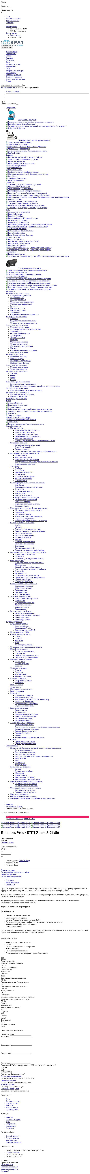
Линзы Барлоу (16, 331)
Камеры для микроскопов (20, 296)
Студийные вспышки (18, 443)
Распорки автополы (23, 537)
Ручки (12, 378)
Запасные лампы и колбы (20, 596)
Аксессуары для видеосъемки (22, 723)
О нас (8, 16)
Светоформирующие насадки (27, 655)
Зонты (15, 422)
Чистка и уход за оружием (25, 792)
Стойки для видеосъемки (20, 634)
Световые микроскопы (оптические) (51, 126)
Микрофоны (15, 693)
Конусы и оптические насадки (27, 498)
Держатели (19, 546)
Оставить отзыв (7, 843)
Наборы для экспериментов (41, 409)
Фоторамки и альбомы (24, 582)
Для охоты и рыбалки (33, 157)
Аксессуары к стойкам (24, 645)
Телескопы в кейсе (30, 203)
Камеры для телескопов (19, 327)
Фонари (17, 407)
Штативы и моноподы (19, 708)
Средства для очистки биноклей (23, 321)
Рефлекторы (20, 493)
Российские (22, 178)
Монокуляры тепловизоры (39, 283)
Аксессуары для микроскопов (17, 293)
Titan (17, 643)
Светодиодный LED (23, 628)
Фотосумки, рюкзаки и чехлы (27, 575)
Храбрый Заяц (20, 765)
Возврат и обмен (12, 21)
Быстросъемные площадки (25, 716)
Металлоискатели (29, 420)
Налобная (19, 216)
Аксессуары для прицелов (16, 365)
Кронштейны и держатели (25, 731)
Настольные (22, 220)
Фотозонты (19, 489)
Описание (10, 880)
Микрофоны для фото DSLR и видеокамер (32, 699)
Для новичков (24, 187)
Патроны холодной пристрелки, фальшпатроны (34, 756)
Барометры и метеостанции (41, 411)
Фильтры (14, 340)
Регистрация (15, 35)
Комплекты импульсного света (27, 445)
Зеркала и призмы (17, 338)
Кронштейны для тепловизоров (23, 384)
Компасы (18, 403)
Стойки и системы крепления (22, 523)
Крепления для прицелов (20, 767)
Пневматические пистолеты (26, 786)
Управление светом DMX (25, 630)
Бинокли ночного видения (40, 279)
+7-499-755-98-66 (12, 91)
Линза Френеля (26, 235)
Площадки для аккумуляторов (27, 729)
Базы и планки (21, 775)
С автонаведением (30, 201)
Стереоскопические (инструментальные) (34, 140)
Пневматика (20, 763)
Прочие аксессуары (23, 580)
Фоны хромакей (16, 685)
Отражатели (20, 653)
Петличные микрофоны (24, 702)
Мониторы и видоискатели (21, 689)
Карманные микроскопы (37, 151)
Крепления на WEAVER (25, 777)
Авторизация (15, 37)
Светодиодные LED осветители (28, 437)
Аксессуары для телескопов (17, 325)
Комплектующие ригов (24, 725)
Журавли (18, 527)
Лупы (8, 62)
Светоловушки (21, 590)
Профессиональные (31, 172)
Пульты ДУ (19, 571)
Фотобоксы (19, 556)
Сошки (13, 380)
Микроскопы (11, 54)
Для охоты (20, 254)
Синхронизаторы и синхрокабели (23, 584)
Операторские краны (23, 681)
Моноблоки (19, 773)
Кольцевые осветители (24, 439)
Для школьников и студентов (42, 122)
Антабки (13, 373)
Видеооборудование (14, 77)
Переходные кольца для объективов (29, 563)
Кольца (18, 769)
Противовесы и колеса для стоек (28, 529)
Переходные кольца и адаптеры (27, 504)
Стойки (18, 525)
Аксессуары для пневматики (17, 392)
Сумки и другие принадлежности (23, 323)
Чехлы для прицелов (18, 369)
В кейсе (17, 153)
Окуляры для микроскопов (21, 304)
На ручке (18, 214)
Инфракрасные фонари (19, 363)
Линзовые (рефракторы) (37, 193)
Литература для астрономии (21, 346)
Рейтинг (4, 1067)
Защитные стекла (22, 607)
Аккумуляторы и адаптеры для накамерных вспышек (36, 462)
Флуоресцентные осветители (26, 434)
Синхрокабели (21, 592)
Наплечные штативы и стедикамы (28, 516)
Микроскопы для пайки (36, 147)
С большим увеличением (38, 174)
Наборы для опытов (18, 300)
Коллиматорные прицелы (25, 752)
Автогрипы (19, 683)
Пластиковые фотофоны (24, 476)
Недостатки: (6, 1053)
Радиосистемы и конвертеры (26, 704)
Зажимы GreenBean (22, 733)
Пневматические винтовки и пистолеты (26, 782)
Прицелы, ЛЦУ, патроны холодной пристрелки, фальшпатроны (35, 748)
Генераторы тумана (22, 620)
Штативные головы (23, 514)
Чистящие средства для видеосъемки (29, 737)
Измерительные (27, 231)
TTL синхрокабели (22, 594)
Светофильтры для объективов (27, 567)
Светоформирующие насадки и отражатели (27, 483)
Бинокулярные (25, 142)
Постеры (13, 348)
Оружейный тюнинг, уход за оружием (25, 788)
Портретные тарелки (23, 495)
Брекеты (18, 666)
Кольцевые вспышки (23, 458)
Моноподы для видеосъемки (26, 714)
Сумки (13, 739)
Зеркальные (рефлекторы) (39, 195)
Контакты (9, 23)
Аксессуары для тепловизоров (18, 382)
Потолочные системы (23, 533)
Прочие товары (12, 746)
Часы (14, 413)
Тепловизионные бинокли (39, 281)
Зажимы (18, 540)
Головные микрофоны (24, 695)
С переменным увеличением (29, 268)
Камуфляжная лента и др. (25, 790)
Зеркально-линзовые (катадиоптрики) (53, 197)
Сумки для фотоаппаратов (25, 744)
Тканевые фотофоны (23, 479)
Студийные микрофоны (24, 706)
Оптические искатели (19, 342)
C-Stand (18, 636)
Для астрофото (16, 336)
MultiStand (19, 641)
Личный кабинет (12, 1136)
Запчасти (14, 306)
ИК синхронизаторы (23, 588)
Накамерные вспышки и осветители (24, 453)
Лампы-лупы (23, 222)
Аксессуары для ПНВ (14, 354)
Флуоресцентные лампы (24, 603)
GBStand (18, 638)
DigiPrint (18, 468)
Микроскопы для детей (27, 120)
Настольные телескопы (35, 206)
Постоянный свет (17, 428)
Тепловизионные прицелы (40, 289)
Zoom (14, 176)
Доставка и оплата (13, 19)
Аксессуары (10, 291)
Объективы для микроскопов (22, 302)
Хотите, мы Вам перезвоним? (27, 87)
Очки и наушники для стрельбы (23, 796)
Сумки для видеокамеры (25, 742)
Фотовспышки (21, 455)
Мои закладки (11, 1140)
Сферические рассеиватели (26, 500)
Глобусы (18, 415)
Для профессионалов (33, 191)
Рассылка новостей (13, 1142)
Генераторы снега (22, 617)
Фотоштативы (20, 712)
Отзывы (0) (10, 885)
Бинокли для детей (30, 159)
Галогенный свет (22, 626)
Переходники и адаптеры (25, 464)
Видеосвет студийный (19, 624)
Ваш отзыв (5, 1063)
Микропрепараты (17, 298)
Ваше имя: (5, 1036)
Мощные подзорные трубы (40, 248)
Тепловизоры (11, 73)
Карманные (21, 229)
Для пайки (20, 233)
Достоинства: (6, 1045)
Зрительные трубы (13, 64)
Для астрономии (27, 163)
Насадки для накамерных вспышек (29, 487)
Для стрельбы (24, 243)
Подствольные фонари (19, 794)
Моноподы (19, 512)
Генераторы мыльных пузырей (27, 615)
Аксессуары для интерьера (16, 399)
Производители (12, 1110)
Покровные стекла (17, 308)
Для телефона (24, 149)
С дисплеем (22, 145)
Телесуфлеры (15, 687)
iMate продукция (17, 691)
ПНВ (8, 68)
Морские (18, 168)
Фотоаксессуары (17, 561)
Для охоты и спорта (31, 241)
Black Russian (20, 758)
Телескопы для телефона (37, 208)
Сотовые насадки (22, 506)
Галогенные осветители (24, 432)
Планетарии (22, 405)
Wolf (17, 761)
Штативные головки (23, 721)
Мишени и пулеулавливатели (22, 394)
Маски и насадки (17, 359)
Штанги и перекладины (24, 535)
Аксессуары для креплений (17, 371)
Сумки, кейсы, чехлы (18, 344)
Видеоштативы (21, 710)
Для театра (21, 161)
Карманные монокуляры (37, 270)
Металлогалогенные (23, 605)
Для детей (20, 239)
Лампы (18, 735)
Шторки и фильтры (22, 502)
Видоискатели (20, 573)
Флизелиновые (21, 481)
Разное (8, 81)
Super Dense (19, 470)
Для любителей (26, 189)
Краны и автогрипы (18, 678)
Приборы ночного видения (16, 277)
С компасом (22, 272)
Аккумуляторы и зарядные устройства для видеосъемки (37, 727)
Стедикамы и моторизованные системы (26, 647)
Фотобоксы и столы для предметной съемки (28, 552)
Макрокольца (20, 565)
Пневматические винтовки (26, 784)
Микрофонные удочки (24, 697)
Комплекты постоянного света (27, 430)
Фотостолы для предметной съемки (29, 559)
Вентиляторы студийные (25, 613)
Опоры (13, 375)
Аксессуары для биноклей (16, 317)
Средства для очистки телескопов (23, 350)
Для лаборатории (28, 124)
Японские (20, 180)
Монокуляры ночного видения (45, 285)
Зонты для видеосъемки (24, 651)
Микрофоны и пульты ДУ (20, 361)
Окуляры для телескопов (20, 333)
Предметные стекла (18, 310)
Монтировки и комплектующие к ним (25, 329)
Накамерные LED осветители (27, 460)
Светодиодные (21, 609)
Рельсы (18, 670)
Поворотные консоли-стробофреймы (30, 550)
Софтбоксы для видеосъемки (26, 657)
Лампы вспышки (22, 449)
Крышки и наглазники (19, 367)
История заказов (12, 1138)
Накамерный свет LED (19, 632)
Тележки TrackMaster (23, 676)
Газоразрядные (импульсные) (26, 599)
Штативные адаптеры (23, 718)
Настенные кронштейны (25, 542)
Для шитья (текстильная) (38, 227)
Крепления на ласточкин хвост (27, 779)
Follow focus (20, 662)
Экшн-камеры (24, 418)
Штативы (14, 319)
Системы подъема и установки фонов (30, 531)
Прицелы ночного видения (41, 287)
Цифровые (21, 128)
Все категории (11, 52)
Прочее (8, 56)
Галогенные (20, 601)
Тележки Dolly (21, 674)
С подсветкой (24, 212)
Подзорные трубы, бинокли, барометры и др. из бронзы (32, 798)
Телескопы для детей (33, 184)
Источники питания (18, 357)
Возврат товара (12, 1107)
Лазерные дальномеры (15, 71)
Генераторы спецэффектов (21, 611)
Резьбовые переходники (24, 544)
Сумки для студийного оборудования (30, 577)
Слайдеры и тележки (18, 668)
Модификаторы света (19, 649)
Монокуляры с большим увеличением (53, 256)
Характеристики (12, 882)
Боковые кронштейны (24, 771)
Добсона (18, 199)
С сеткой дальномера (33, 274)
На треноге (21, 246)
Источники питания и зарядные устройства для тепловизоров (35, 386)
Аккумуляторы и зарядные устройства (30, 569)
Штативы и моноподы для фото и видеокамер (28, 508)
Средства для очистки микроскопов (24, 314)
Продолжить (6, 1072)
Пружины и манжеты (19, 397)
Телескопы (10, 60)
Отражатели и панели (23, 491)
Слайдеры (19, 672)
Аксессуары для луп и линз (17, 388)
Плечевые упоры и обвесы (21, 660)
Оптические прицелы (23, 750)
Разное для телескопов (19, 352)
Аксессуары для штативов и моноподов (31, 521)
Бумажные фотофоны (23, 472)
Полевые (18, 170)
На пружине (20, 474)
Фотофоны (14, 466)
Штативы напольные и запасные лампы (26, 390)
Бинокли (9, 58)
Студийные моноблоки (24, 447)
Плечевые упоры (22, 664)
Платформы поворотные (25, 554)
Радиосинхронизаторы (24, 586)
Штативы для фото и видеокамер (28, 510)
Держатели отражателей (24, 548)
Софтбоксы (19, 485)
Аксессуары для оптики (15, 79)
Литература (15, 312)
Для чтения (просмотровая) (41, 224)
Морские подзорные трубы (40, 250)
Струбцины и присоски (24, 519)
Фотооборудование (13, 75)
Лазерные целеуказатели (25, 754)
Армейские (21, 166)
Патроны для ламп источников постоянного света (35, 441)
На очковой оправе (30, 218)
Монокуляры (11, 66)
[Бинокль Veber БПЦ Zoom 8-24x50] (20, 819)
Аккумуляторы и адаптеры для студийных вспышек (36, 451)
